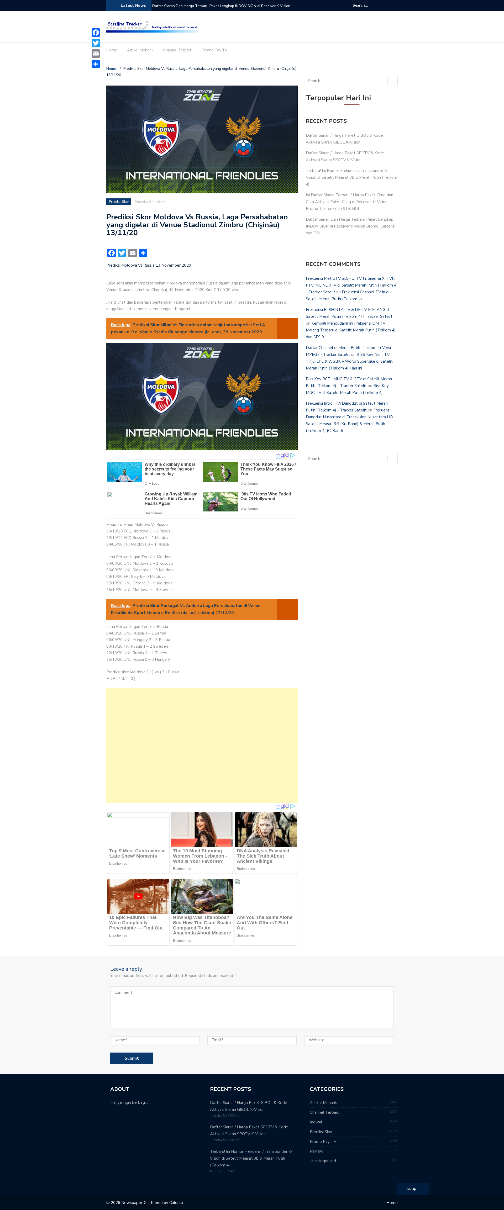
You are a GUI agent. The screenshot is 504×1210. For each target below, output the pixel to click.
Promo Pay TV (214, 50)
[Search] (394, 5)
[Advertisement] (202, 745)
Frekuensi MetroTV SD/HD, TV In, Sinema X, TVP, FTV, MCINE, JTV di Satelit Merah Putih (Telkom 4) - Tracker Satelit (352, 285)
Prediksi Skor (119, 201)
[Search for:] (368, 5)
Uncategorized (323, 1161)
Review (316, 1151)
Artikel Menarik (140, 50)
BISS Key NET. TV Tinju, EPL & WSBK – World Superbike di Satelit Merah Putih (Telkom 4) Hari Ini (349, 361)
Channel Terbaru (177, 50)
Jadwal (316, 1122)
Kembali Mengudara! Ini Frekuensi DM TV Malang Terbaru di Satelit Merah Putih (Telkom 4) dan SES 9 (351, 330)
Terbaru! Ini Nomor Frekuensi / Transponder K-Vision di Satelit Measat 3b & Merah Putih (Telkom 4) (351, 177)
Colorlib (176, 1202)
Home (111, 50)
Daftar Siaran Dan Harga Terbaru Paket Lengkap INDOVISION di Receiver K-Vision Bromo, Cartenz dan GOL (221, 9)
